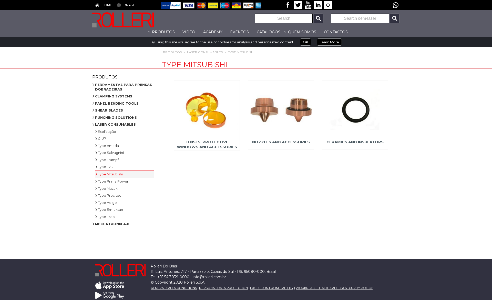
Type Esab (106, 217)
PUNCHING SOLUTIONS (116, 117)
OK (305, 42)
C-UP (102, 139)
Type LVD (106, 167)
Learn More (329, 42)
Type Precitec (109, 195)
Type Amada (108, 146)
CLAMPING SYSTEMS (113, 96)
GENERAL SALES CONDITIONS (174, 288)
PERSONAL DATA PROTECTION (223, 288)
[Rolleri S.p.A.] (130, 20)
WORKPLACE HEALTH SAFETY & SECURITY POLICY (334, 288)
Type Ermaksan (110, 210)
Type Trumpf (108, 160)
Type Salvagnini (111, 153)
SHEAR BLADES (109, 110)
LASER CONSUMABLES (205, 52)
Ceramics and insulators (355, 142)
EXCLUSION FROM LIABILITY (271, 288)
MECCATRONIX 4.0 (112, 224)
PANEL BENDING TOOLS (117, 103)
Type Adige (107, 203)
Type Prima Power (113, 181)
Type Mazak (107, 189)
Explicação (107, 132)
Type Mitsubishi (241, 52)
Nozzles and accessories (281, 142)
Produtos (172, 52)
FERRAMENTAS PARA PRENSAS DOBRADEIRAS (123, 87)
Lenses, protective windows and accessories (207, 144)
